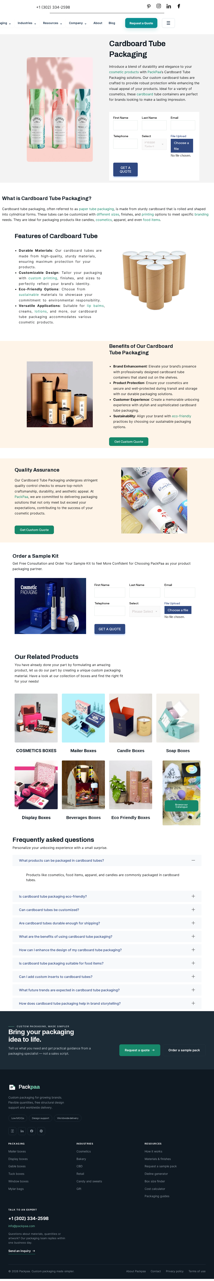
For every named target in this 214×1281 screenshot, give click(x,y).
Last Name (149, 117)
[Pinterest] (148, 6)
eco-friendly (181, 416)
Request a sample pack (161, 1166)
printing (148, 214)
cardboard (145, 94)
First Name (120, 117)
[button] (107, 860)
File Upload (178, 136)
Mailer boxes (17, 1151)
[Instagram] (158, 6)
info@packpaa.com (21, 1226)
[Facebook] (178, 6)
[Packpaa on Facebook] (32, 1131)
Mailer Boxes (83, 750)
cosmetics (104, 220)
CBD (79, 1166)
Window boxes (18, 1181)
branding (202, 214)
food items (151, 220)
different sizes (108, 214)
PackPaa (154, 72)
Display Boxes (36, 817)
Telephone (120, 136)
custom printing (42, 278)
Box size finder (155, 1181)
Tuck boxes (16, 1173)
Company (78, 23)
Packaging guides (157, 1196)
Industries (27, 23)
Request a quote (137, 1050)
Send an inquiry (19, 1251)
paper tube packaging (96, 209)
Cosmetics (83, 1151)
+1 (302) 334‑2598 (28, 1218)
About (97, 23)
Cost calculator (155, 1188)
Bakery (81, 1159)
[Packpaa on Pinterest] (41, 1131)
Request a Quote (141, 23)
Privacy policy (174, 1271)
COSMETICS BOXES (36, 750)
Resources (52, 23)
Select (146, 136)
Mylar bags (16, 1188)
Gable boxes (16, 1166)
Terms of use (197, 1271)
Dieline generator (156, 1173)
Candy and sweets (89, 1181)
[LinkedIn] (168, 6)
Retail (80, 1173)
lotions (41, 311)
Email (174, 117)
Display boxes (18, 1159)
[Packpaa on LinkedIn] (22, 1131)
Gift (78, 1188)
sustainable (29, 294)
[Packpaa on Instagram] (12, 1131)
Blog (112, 23)
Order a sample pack (184, 1050)
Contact (156, 1271)
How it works (153, 1151)
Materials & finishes (158, 1159)
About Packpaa (136, 1271)
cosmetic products (124, 72)
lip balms (95, 306)
